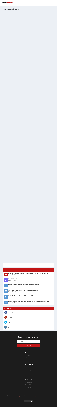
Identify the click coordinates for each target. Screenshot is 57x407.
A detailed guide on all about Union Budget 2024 (18, 119)
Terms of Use (28, 384)
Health (15, 280)
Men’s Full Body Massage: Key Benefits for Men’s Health (21, 279)
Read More (8, 24)
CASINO (15, 274)
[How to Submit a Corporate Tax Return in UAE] (28, 233)
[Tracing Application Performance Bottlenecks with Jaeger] (6, 297)
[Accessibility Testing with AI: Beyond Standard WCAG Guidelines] (6, 291)
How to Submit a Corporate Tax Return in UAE (17, 250)
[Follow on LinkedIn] (31, 401)
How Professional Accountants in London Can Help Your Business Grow (25, 162)
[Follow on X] (28, 401)
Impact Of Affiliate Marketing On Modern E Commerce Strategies (23, 284)
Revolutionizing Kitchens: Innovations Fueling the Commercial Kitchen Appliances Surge (28, 301)
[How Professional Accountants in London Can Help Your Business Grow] (26, 146)
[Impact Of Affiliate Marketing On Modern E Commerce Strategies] (6, 285)
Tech (15, 291)
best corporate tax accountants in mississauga (18, 30)
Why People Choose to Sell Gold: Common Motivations (20, 78)
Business (16, 285)
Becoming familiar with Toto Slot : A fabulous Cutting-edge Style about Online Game (28, 273)
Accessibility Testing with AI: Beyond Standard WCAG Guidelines (23, 290)
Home (28, 355)
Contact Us (28, 360)
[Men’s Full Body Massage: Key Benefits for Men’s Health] (6, 280)
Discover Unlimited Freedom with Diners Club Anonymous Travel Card (24, 206)
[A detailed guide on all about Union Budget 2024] (26, 103)
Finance (16, 15)
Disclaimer (28, 387)
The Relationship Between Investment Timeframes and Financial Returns (25, 13)
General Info (28, 374)
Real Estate (28, 367)
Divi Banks (35, 396)
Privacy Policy (28, 382)
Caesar (6, 15)
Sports (28, 372)
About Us (28, 357)
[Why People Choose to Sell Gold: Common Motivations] (28, 61)
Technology (28, 370)
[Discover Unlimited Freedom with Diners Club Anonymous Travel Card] (28, 189)
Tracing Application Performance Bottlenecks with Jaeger (21, 295)
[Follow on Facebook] (25, 401)
